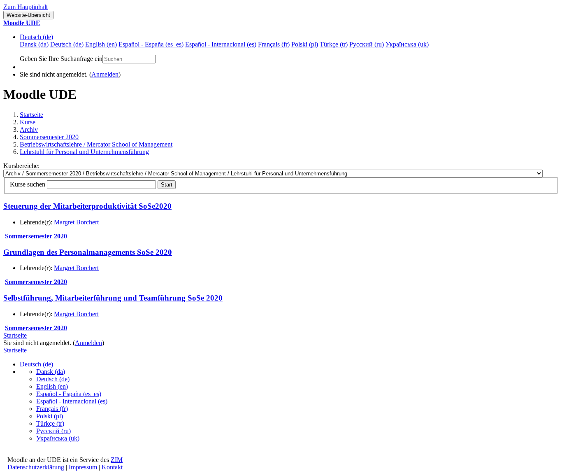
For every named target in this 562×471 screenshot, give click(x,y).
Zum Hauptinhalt (25, 6)
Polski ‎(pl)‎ (49, 416)
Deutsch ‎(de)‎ (36, 36)
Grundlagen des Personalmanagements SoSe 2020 (87, 252)
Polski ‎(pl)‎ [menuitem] (304, 44)
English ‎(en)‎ (52, 386)
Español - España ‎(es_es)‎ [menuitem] (150, 44)
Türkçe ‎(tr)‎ (50, 423)
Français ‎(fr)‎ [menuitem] (274, 44)
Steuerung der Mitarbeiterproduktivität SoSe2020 (87, 206)
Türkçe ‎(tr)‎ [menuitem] (334, 44)
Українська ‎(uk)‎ (57, 438)
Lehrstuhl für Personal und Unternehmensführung (84, 151)
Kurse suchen (27, 184)
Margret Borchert (76, 222)
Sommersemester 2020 (49, 136)
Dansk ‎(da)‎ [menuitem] (34, 44)
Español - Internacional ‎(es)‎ (71, 401)
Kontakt (112, 467)
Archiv (29, 129)
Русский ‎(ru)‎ (53, 430)
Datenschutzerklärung (35, 467)
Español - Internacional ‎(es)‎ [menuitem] (220, 44)
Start (166, 185)
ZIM (117, 459)
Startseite (31, 114)
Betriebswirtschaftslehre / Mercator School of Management (96, 144)
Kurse (27, 122)
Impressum (83, 467)
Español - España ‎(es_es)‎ (68, 393)
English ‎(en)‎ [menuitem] (101, 44)
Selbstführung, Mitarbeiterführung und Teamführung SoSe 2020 (113, 298)
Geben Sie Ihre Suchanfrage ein (61, 58)
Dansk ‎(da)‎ (50, 371)
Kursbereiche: (21, 165)
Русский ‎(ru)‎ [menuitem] (366, 44)
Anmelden (104, 74)
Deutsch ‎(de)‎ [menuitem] (67, 44)
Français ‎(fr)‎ (52, 408)
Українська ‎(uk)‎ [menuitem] (407, 44)
